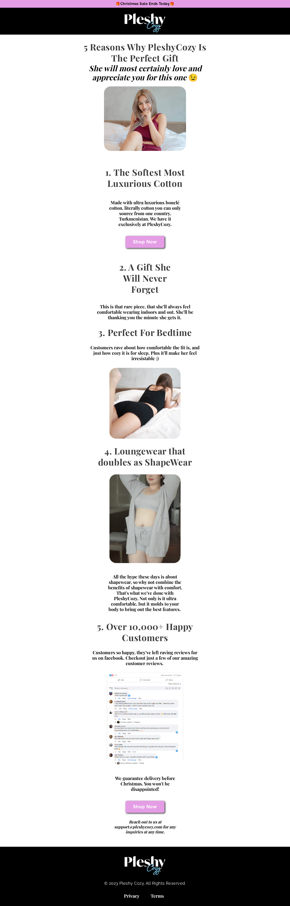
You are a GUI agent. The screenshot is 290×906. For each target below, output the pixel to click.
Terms (157, 896)
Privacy (131, 896)
